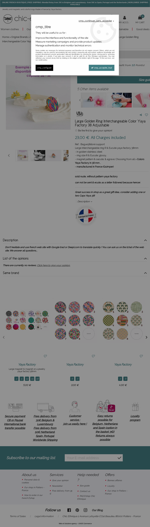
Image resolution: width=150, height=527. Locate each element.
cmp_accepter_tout (102, 67)
